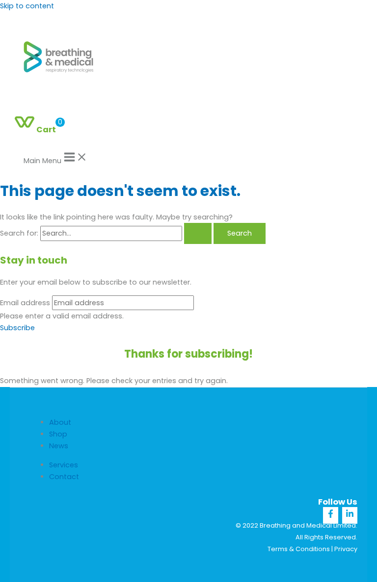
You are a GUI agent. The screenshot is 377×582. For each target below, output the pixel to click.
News (58, 446)
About (60, 422)
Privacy (345, 549)
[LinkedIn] (349, 515)
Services (63, 465)
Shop (58, 434)
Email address (25, 303)
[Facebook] (330, 515)
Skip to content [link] (27, 6)
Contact (64, 477)
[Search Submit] (198, 233)
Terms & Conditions (299, 549)
